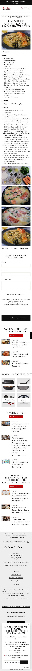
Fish (24, 16)
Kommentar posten (16, 294)
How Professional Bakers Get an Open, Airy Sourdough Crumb (21, 509)
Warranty (16, 584)
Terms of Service (16, 574)
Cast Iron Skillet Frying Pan (13, 104)
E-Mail (5, 270)
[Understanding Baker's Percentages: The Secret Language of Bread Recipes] (6, 492)
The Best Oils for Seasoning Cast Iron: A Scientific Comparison (21, 521)
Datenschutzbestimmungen (11, 304)
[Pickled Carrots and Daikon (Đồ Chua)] (6, 353)
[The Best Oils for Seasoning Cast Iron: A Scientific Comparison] (6, 518)
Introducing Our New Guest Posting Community (20, 464)
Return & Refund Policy (16, 577)
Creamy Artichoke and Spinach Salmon (12, 16)
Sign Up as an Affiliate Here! (16, 616)
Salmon (28, 16)
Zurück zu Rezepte (17, 318)
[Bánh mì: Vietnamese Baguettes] (6, 362)
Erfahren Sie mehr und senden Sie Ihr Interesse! (16, 606)
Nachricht (6, 279)
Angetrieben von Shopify (16, 669)
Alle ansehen (16, 335)
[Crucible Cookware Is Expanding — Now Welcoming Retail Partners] (6, 423)
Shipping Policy (16, 581)
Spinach (12, 17)
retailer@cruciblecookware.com (18, 599)
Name (4, 262)
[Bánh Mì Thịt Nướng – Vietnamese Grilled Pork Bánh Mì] (6, 341)
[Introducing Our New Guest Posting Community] (6, 461)
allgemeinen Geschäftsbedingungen (16, 302)
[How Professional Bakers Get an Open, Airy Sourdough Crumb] (6, 507)
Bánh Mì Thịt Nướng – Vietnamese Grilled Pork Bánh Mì (21, 344)
